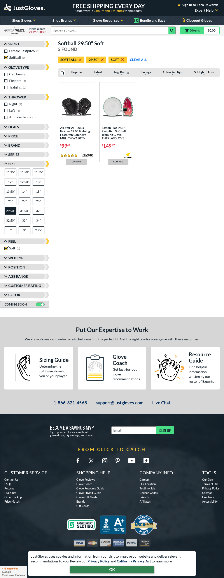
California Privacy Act (134, 561)
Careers (145, 479)
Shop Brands (62, 20)
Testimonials (147, 488)
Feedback (208, 497)
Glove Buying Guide (88, 492)
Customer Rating (24, 285)
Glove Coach (84, 484)
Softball (68, 60)
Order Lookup (13, 497)
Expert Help (204, 10)
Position (16, 267)
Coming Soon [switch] (16, 304)
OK (112, 569)
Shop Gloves (22, 20)
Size (12, 164)
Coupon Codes (149, 492)
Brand (14, 145)
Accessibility (210, 501)
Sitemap (207, 492)
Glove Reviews (85, 479)
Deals (13, 127)
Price (13, 136)
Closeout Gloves (199, 20)
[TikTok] (146, 460)
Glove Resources (106, 20)
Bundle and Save (151, 20)
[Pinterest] (117, 460)
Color (14, 295)
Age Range (18, 276)
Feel (12, 241)
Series (13, 154)
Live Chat (161, 402)
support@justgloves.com (120, 402)
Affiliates (145, 501)
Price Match (11, 501)
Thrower (17, 97)
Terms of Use (210, 484)
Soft (115, 60)
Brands (80, 501)
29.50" (94, 60)
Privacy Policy (99, 561)
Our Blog (207, 479)
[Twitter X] (91, 460)
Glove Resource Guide (90, 488)
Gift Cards (82, 506)
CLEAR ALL (138, 60)
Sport (14, 44)
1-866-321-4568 (70, 402)
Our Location (148, 484)
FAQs (7, 484)
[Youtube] (131, 460)
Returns (9, 488)
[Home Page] (24, 8)
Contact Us (11, 479)
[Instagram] (104, 460)
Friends (144, 497)
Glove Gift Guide (86, 497)
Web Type (16, 258)
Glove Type (18, 67)
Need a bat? (37, 30)
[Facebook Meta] (77, 460)
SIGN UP (165, 430)
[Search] (172, 30)
